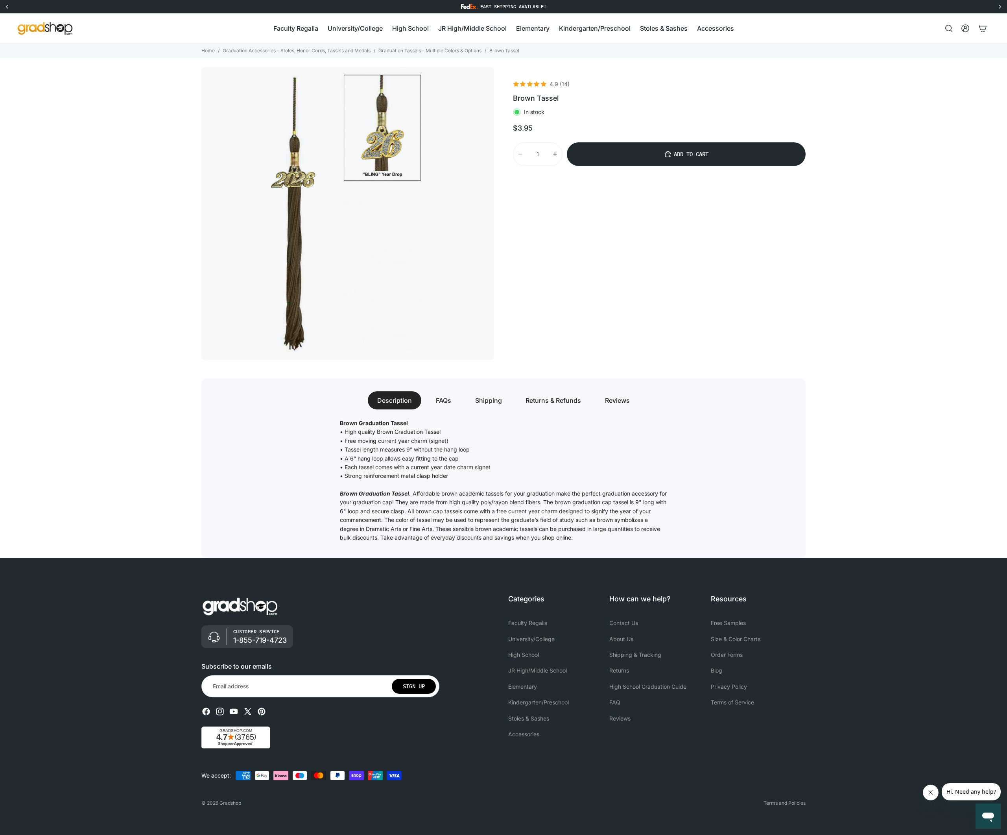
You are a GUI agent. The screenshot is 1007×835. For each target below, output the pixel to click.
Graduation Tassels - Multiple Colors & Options (429, 50)
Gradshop (230, 803)
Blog (716, 670)
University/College (531, 639)
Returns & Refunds (553, 400)
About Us (621, 639)
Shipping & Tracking (635, 654)
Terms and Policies (785, 803)
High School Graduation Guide (647, 686)
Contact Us (623, 623)
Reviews (617, 400)
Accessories (523, 734)
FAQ (614, 702)
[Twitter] (248, 712)
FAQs (443, 400)
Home (208, 50)
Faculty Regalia (528, 623)
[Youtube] (233, 712)
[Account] (965, 28)
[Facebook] (206, 712)
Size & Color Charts (735, 639)
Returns (619, 670)
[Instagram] (220, 712)
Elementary (522, 686)
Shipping (488, 400)
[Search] (948, 28)
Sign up (414, 686)
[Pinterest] (261, 712)
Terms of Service (732, 702)
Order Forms (727, 654)
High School (523, 654)
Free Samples (728, 623)
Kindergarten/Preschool (538, 702)
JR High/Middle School (537, 670)
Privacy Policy (729, 686)
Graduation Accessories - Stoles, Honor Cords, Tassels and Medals (297, 50)
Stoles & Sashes (528, 718)
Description (394, 400)
